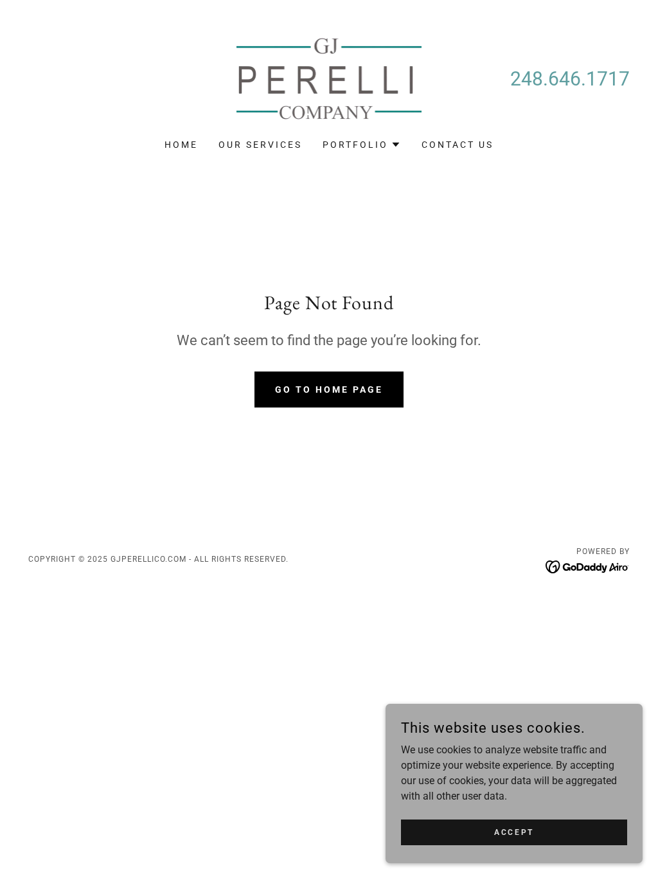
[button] (362, 144)
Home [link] (181, 144)
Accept (513, 831)
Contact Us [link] (458, 144)
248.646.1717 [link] (570, 78)
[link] (329, 78)
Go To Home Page (329, 389)
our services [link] (260, 144)
